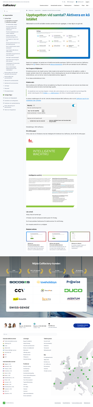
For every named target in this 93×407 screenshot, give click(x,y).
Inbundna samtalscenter (28, 345)
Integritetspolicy (58, 402)
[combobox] (11, 11)
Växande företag (27, 359)
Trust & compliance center (77, 402)
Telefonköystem (27, 377)
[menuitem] (44, 5)
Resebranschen (26, 354)
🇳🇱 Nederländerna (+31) (8, 377)
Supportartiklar (9, 15)
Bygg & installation (27, 341)
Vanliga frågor (8, 95)
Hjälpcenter (31, 10)
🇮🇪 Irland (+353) (7, 373)
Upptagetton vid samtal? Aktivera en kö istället (51, 10)
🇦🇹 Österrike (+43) (7, 393)
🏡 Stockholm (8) (7, 352)
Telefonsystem (48, 338)
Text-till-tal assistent (28, 380)
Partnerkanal (47, 366)
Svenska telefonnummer (9, 338)
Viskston (25, 389)
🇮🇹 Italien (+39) (6, 375)
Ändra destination (27, 395)
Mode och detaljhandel (28, 348)
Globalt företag (26, 343)
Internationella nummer (9, 361)
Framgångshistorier (48, 357)
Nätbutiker (25, 350)
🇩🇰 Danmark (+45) (7, 366)
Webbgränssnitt (47, 350)
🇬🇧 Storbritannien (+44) (8, 386)
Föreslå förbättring (66, 402)
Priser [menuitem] (83, 5)
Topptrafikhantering (27, 382)
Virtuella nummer (48, 370)
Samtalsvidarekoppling (28, 373)
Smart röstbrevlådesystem (29, 375)
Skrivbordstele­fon (48, 343)
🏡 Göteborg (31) (7, 343)
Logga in (87, 1)
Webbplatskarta (87, 402)
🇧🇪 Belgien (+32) (7, 364)
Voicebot (25, 391)
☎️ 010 (4, 354)
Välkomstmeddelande (28, 393)
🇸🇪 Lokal (5, 345)
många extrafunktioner (56, 64)
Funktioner (26, 364)
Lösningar (26, 338)
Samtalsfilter (26, 370)
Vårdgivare (25, 357)
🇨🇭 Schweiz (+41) (7, 382)
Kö (34, 64)
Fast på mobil (47, 341)
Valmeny (25, 384)
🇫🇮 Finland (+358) (7, 368)
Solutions (46, 368)
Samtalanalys (26, 368)
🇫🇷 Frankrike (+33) (7, 370)
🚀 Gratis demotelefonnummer (10, 341)
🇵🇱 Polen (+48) (6, 380)
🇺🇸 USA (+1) (6, 391)
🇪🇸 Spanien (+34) (7, 384)
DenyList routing (27, 366)
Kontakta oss (47, 361)
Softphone (46, 345)
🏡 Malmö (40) (6, 348)
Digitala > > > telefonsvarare (51, 93)
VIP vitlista (25, 386)
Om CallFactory (47, 364)
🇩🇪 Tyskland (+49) (7, 389)
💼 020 (5, 357)
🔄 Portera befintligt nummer (9, 350)
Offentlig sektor (26, 352)
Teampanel (46, 348)
